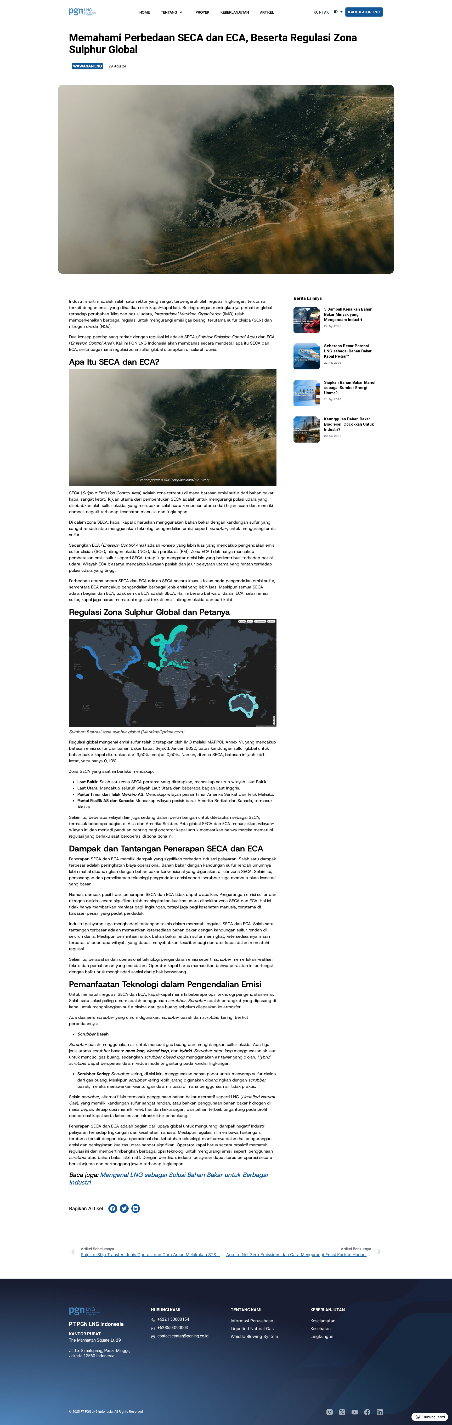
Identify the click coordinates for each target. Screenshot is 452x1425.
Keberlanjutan (235, 13)
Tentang (169, 13)
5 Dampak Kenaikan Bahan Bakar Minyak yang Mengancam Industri (348, 314)
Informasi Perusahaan (252, 1320)
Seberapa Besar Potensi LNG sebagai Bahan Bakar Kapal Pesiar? (348, 351)
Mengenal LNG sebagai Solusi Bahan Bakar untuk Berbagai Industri (168, 1179)
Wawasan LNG (87, 66)
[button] (112, 1208)
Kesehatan (320, 1328)
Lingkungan (321, 1336)
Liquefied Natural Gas (252, 1328)
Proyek (203, 13)
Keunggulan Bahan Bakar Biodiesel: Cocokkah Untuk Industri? (349, 424)
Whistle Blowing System (254, 1336)
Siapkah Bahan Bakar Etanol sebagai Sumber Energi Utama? (349, 387)
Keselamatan (322, 1320)
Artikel (267, 13)
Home (144, 13)
